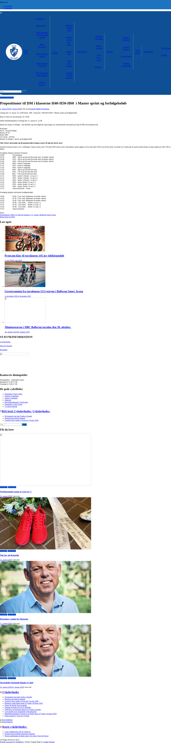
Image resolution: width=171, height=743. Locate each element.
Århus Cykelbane (11, 398)
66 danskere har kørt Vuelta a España (18, 416)
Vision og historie (42, 83)
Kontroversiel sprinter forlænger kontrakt (20, 734)
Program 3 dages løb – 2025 (69, 41)
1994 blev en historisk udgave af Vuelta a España (23, 710)
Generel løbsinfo (126, 48)
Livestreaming (126, 56)
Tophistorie (12, 487)
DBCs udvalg (137, 51)
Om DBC (26, 51)
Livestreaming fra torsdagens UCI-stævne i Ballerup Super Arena (44, 291)
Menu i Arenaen (99, 47)
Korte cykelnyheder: (14, 726)
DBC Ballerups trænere (42, 55)
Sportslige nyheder (7, 98)
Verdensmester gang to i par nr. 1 (16, 491)
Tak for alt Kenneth (9, 555)
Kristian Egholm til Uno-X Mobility (18, 707)
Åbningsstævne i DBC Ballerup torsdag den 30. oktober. (38, 327)
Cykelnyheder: (41, 411)
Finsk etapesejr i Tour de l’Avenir (17, 716)
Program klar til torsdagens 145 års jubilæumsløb (34, 255)
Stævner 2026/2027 (126, 39)
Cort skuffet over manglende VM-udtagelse (21, 712)
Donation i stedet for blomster (14, 619)
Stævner (110, 52)
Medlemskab (148, 52)
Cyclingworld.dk (11, 406)
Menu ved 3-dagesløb (69, 63)
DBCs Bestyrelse (42, 46)
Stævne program (6, 346)
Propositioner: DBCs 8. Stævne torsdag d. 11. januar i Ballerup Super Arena (28, 215)
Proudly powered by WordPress (12, 742)
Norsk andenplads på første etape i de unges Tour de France (27, 736)
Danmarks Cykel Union (13, 404)
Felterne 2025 (69, 53)
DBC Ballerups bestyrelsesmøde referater (42, 35)
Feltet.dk (8, 400)
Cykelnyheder (10, 692)
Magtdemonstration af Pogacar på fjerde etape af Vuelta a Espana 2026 (31, 714)
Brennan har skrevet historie (15, 418)
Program (98, 67)
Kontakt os (40, 19)
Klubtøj (164, 55)
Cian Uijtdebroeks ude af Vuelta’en (18, 732)
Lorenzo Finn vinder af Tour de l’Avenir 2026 (22, 420)
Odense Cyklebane (12, 396)
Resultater (4, 350)
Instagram (8, 8)
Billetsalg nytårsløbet (99, 37)
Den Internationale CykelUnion (16, 402)
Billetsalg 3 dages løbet (69, 28)
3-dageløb (55, 51)
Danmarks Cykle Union (13, 394)
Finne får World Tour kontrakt (16, 705)
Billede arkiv (40, 26)
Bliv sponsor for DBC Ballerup (42, 74)
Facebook (8, 6)
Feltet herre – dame (99, 57)
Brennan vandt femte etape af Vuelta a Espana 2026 (24, 703)
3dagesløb (3, 487)
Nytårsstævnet (81, 52)
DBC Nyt (3, 551)
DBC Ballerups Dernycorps (42, 64)
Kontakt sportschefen (126, 64)
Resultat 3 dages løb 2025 (69, 75)
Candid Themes (49, 742)
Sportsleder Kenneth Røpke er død (16, 682)
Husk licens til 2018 (7, 217)
